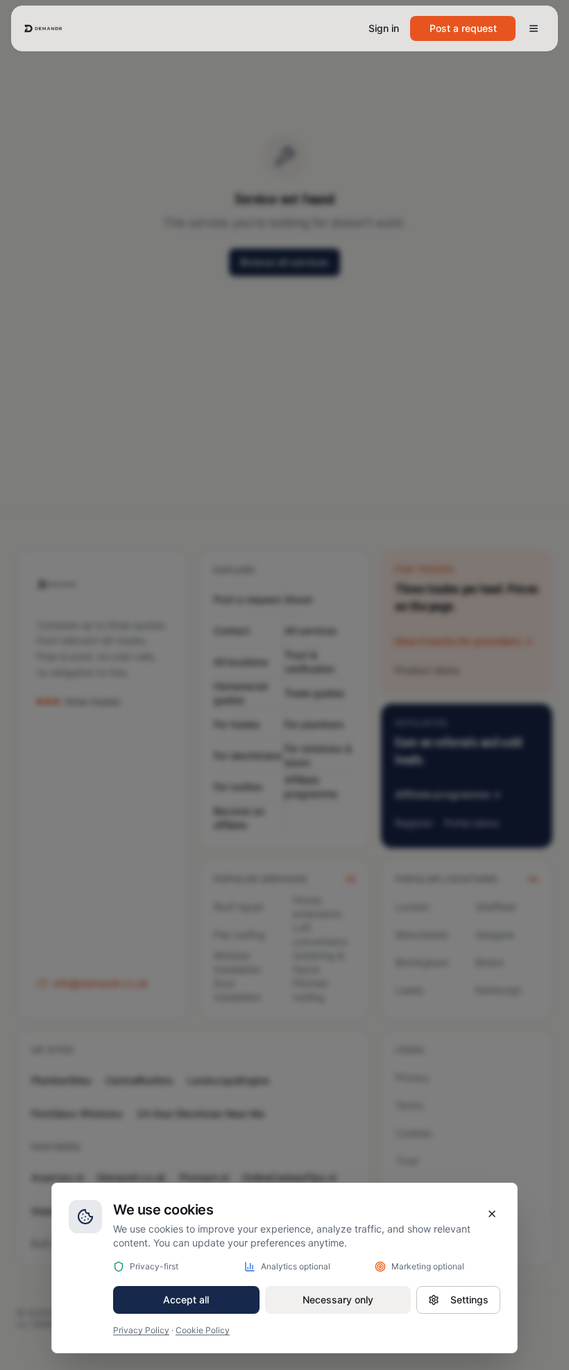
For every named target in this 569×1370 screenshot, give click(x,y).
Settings (469, 1299)
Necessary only (338, 1299)
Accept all (186, 1299)
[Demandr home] (44, 28)
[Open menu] (533, 28)
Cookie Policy (203, 1330)
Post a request (463, 28)
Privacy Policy (141, 1330)
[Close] (492, 1214)
